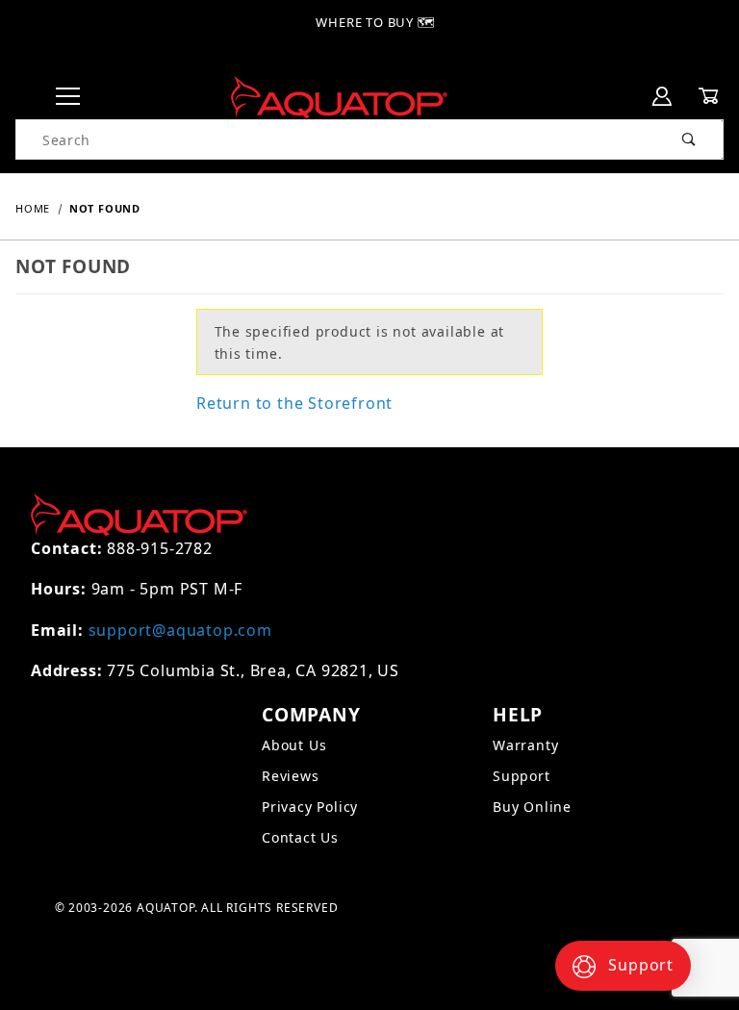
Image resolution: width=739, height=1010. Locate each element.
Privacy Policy (310, 806)
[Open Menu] (67, 96)
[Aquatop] (339, 96)
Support (521, 776)
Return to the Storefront (294, 403)
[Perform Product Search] (689, 139)
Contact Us (300, 837)
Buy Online (532, 806)
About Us (294, 745)
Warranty (525, 745)
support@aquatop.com (180, 630)
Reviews (290, 776)
